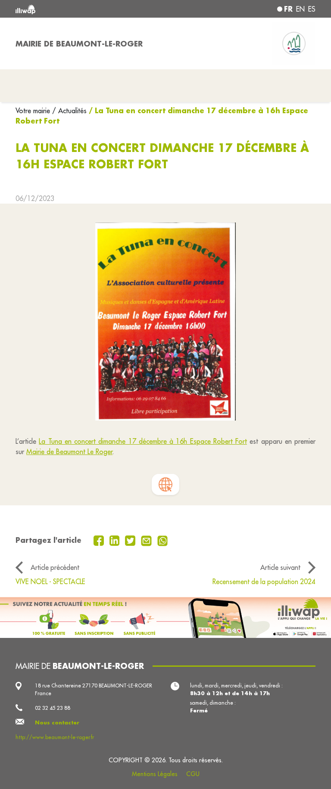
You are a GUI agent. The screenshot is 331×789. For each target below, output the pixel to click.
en (300, 9)
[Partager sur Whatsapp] (163, 539)
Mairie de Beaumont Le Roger (69, 451)
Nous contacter (57, 722)
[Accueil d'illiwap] (75, 9)
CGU (193, 774)
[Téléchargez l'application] (165, 617)
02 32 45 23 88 (52, 708)
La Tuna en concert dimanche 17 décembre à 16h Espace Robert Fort (143, 441)
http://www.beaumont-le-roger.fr (55, 737)
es (311, 9)
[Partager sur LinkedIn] (116, 539)
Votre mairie (34, 110)
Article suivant (280, 567)
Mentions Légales (155, 774)
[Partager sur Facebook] (100, 539)
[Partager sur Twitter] (131, 539)
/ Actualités (69, 110)
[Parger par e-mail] (147, 539)
